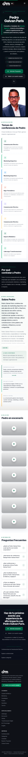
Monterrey (4, 696)
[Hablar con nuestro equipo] (25, 750)
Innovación (4, 716)
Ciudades (4, 738)
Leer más (5, 347)
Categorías (4, 736)
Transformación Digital (7, 721)
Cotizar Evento (5, 743)
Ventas (3, 718)
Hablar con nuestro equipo (15, 76)
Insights (3, 725)
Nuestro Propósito (6, 741)
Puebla (3, 700)
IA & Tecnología (6, 723)
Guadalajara (5, 698)
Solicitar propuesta (15, 628)
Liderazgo (4, 713)
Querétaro (4, 703)
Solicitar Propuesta (15, 71)
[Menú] (25, 3)
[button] (14, 428)
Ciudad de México (6, 693)
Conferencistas (5, 734)
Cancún (3, 705)
